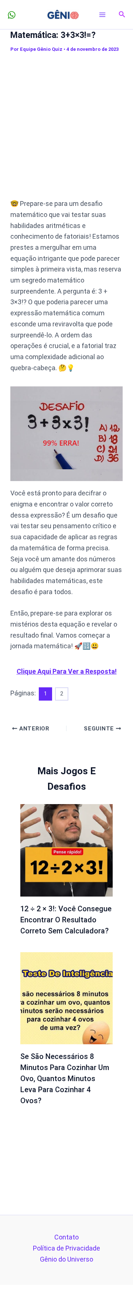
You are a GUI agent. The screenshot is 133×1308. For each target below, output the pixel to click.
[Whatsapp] (11, 15)
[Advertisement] (66, 125)
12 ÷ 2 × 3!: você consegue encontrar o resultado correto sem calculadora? (66, 919)
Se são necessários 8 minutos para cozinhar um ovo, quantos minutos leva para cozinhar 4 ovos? (64, 1078)
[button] (122, 15)
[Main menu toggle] (102, 14)
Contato (66, 1237)
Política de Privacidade (66, 1248)
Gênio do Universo (66, 1259)
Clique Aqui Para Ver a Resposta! (67, 671)
